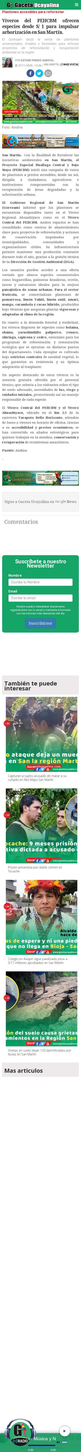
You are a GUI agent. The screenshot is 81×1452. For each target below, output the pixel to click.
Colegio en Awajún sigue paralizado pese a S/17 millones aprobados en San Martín (37, 961)
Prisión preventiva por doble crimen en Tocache (35, 869)
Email (12, 591)
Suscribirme (40, 623)
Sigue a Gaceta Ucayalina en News (40, 502)
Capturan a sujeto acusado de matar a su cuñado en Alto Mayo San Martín (37, 778)
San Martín (51, 64)
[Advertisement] (40, 1249)
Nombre (15, 575)
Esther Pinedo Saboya (37, 60)
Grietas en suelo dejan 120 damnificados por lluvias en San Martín (39, 1052)
